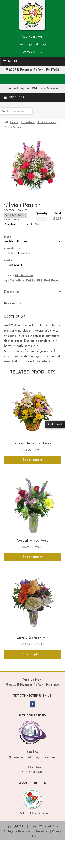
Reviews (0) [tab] (12, 303)
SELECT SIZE (11, 219)
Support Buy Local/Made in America (32, 88)
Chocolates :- (12, 248)
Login (42, 44)
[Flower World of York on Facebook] (32, 704)
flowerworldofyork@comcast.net (34, 757)
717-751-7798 (34, 37)
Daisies (31, 280)
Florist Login (24, 44)
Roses (55, 280)
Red (47, 280)
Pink (40, 280)
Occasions (28, 122)
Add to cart (55, 424)
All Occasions (46, 122)
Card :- (8, 260)
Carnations (17, 280)
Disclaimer (42, 831)
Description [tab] (12, 291)
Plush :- (8, 236)
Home (14, 122)
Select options (32, 459)
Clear (37, 224)
